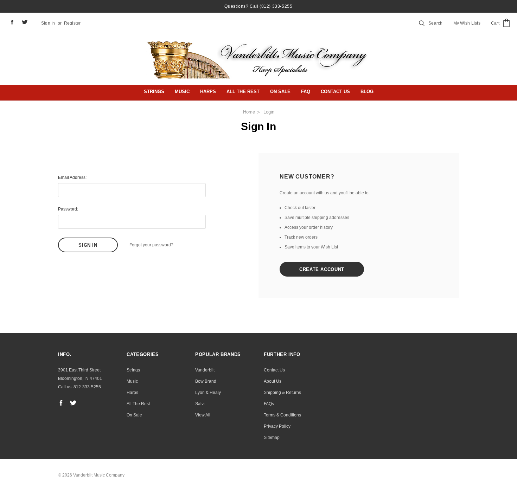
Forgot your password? (151, 244)
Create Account (321, 269)
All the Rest (243, 91)
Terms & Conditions (282, 415)
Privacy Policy (277, 426)
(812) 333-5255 (276, 6)
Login (268, 112)
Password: (68, 209)
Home (249, 112)
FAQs (269, 403)
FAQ (305, 91)
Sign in (48, 23)
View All (202, 415)
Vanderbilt (205, 370)
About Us (272, 381)
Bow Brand (205, 381)
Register (72, 23)
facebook (12, 22)
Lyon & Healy (208, 392)
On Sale (280, 91)
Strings (154, 91)
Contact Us (335, 91)
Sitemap (272, 437)
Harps (208, 91)
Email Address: (72, 177)
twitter (25, 22)
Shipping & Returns (282, 392)
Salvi (200, 403)
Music (182, 91)
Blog (367, 91)
